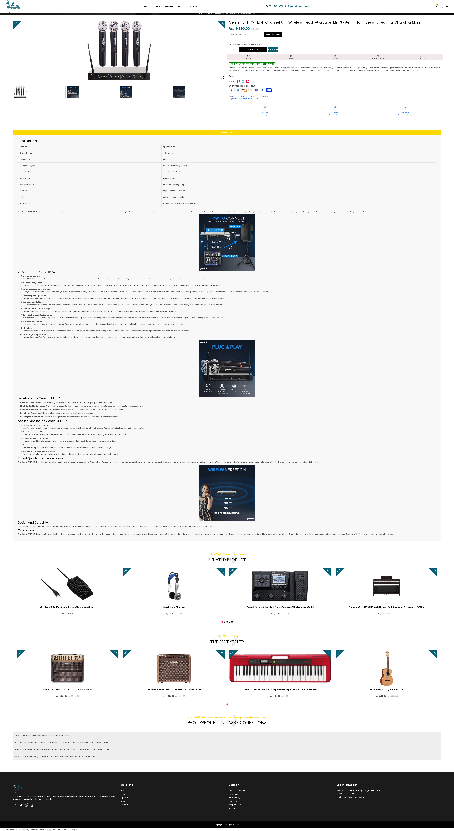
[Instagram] (32, 805)
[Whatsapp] (26, 805)
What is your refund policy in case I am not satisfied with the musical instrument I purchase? (55, 756)
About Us (125, 801)
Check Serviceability (273, 34)
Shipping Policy (235, 805)
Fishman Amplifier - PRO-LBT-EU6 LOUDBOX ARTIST (67, 689)
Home (200, 13)
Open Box (125, 797)
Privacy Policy (234, 797)
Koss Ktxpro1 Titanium (174, 607)
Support (232, 808)
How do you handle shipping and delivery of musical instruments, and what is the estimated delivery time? (62, 749)
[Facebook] (15, 805)
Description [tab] (227, 132)
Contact (124, 805)
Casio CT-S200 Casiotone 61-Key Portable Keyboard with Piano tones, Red (280, 689)
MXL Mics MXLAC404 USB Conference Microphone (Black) (67, 607)
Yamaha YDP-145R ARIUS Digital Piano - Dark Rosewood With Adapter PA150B (386, 607)
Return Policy (234, 801)
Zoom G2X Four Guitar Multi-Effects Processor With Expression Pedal (280, 607)
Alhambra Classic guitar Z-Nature (386, 689)
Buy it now (273, 49)
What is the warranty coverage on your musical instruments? (42, 735)
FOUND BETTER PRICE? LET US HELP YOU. (254, 64)
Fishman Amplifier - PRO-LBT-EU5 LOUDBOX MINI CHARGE (174, 689)
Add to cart (253, 49)
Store (123, 794)
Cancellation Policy (237, 794)
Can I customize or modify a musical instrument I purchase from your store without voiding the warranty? (61, 742)
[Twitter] (21, 805)
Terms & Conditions (237, 790)
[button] (222, 622)
